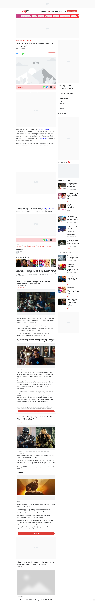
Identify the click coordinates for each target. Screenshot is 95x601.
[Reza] (17, 252)
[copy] (54, 87)
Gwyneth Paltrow (44, 138)
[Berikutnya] (56, 265)
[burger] (78, 11)
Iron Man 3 (41, 129)
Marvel (34, 131)
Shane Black (48, 129)
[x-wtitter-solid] (51, 87)
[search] (65, 11)
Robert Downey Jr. (49, 208)
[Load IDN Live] (68, 171)
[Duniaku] (22, 11)
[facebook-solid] (47, 87)
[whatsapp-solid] (44, 87)
